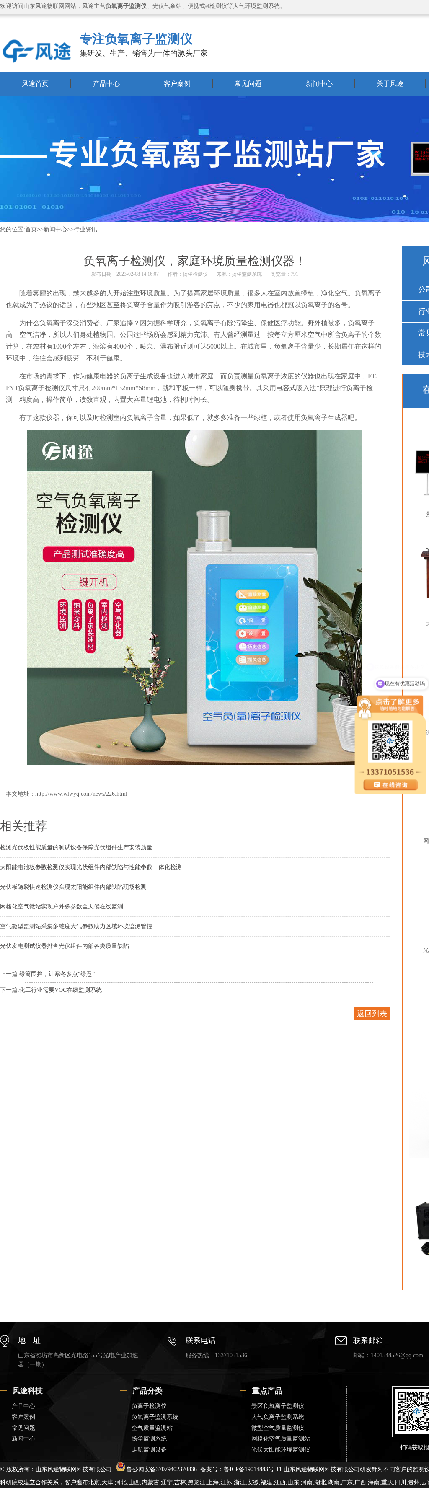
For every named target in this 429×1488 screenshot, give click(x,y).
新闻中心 (319, 83)
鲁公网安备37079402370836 (162, 1469)
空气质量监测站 (152, 1428)
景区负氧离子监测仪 (277, 1406)
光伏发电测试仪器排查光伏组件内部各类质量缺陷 (64, 946)
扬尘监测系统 (247, 274)
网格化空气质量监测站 (280, 1439)
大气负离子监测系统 (277, 1417)
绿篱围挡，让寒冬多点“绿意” (57, 974)
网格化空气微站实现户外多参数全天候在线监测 (61, 906)
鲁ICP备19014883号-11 (253, 1469)
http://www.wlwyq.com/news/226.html (81, 794)
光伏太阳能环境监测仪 (280, 1450)
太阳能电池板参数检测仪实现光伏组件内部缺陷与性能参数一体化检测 (91, 867)
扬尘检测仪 (195, 274)
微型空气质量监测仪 (277, 1428)
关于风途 (390, 83)
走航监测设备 (149, 1450)
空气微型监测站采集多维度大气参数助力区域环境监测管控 (76, 926)
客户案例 (177, 83)
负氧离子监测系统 (155, 1417)
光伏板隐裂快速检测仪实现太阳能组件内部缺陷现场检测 (73, 887)
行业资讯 (85, 229)
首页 (31, 229)
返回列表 (372, 1013)
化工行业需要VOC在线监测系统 (60, 990)
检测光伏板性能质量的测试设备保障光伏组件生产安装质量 (76, 847)
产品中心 (106, 83)
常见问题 (248, 83)
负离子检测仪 (149, 1406)
